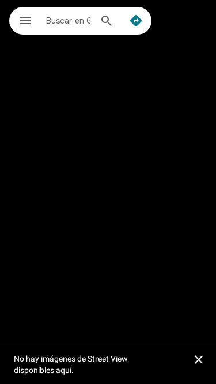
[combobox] (68, 20)
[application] (108, 192)
